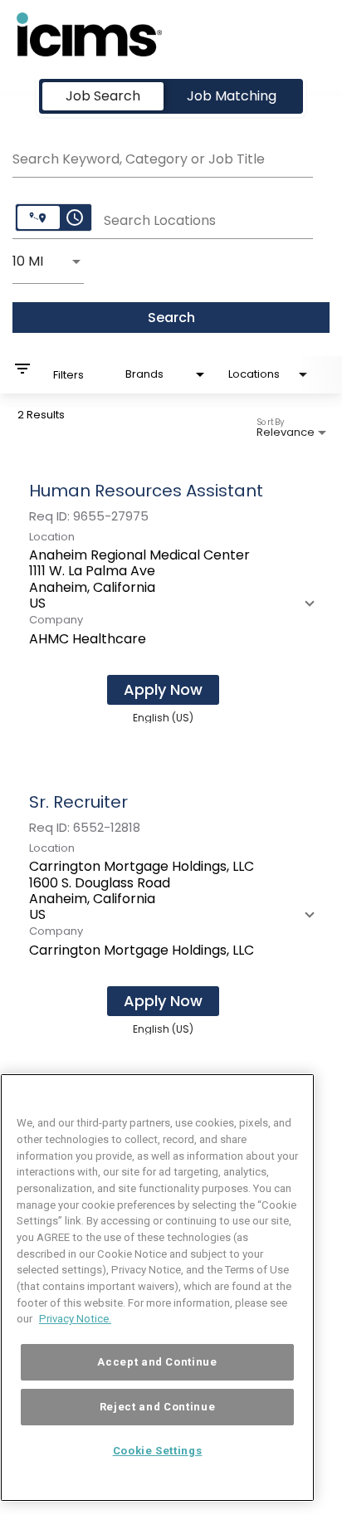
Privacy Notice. (75, 1318)
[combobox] (162, 157)
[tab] (103, 96)
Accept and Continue (157, 1362)
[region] (157, 1287)
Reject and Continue (157, 1406)
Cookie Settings (158, 1450)
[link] (171, 600)
